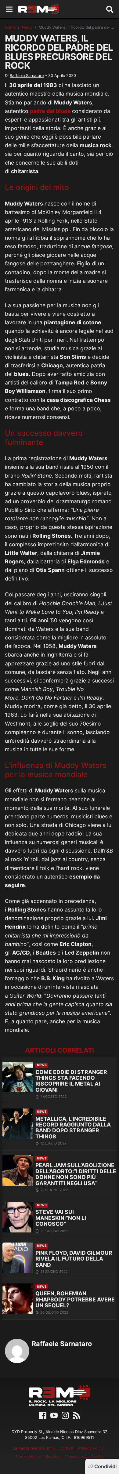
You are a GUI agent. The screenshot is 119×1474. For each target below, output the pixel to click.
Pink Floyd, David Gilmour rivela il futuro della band (73, 1259)
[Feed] (76, 1415)
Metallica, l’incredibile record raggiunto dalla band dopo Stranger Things (73, 1127)
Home (10, 27)
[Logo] (38, 9)
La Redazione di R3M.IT (34, 1448)
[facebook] (42, 1415)
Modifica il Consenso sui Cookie (74, 1456)
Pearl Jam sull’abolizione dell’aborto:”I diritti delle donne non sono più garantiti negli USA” (75, 1174)
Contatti (67, 1448)
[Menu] (9, 9)
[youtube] (54, 1415)
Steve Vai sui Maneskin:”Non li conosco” (60, 1218)
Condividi (105, 1466)
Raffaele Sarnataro (27, 75)
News (27, 27)
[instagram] (65, 1415)
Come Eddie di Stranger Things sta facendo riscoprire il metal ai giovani (71, 1081)
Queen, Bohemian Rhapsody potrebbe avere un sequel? (75, 1299)
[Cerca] (109, 9)
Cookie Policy (28, 1456)
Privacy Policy (91, 1448)
